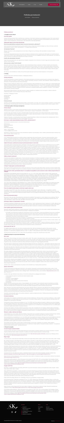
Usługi (29, 4)
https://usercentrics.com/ (51, 270)
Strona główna (21, 4)
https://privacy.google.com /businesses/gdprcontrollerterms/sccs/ (38, 354)
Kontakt (40, 4)
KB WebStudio (57, 420)
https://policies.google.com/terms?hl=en (35, 387)
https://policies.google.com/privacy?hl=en (19, 334)
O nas (35, 4)
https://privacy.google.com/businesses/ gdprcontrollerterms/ (15, 354)
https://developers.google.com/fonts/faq (38, 333)
